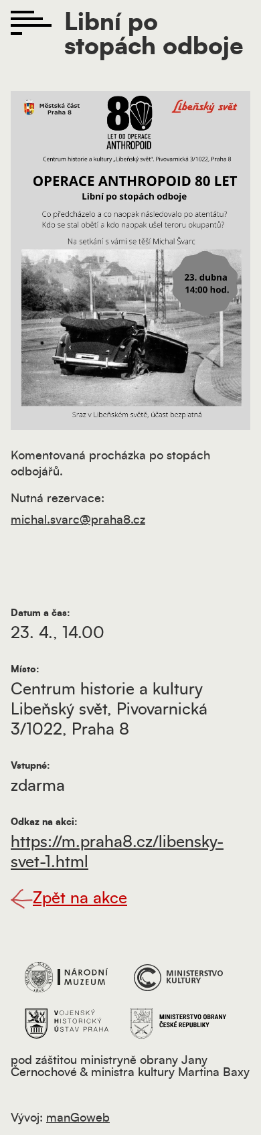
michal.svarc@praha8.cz (78, 520)
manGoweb (78, 1118)
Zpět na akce (80, 899)
